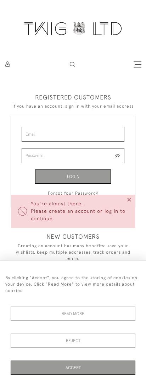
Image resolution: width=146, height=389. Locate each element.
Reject (73, 340)
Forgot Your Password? (73, 193)
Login (73, 176)
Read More (73, 313)
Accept (73, 367)
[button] (72, 64)
